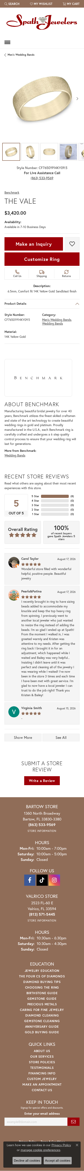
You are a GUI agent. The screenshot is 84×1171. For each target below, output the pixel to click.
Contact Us (42, 1090)
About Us (42, 1051)
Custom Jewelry (42, 1079)
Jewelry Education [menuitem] (42, 970)
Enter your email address (42, 1114)
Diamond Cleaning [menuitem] (42, 1015)
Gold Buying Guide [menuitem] (42, 1032)
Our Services (42, 1056)
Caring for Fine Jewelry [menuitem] (42, 1010)
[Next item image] (77, 98)
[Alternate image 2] (30, 152)
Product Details (15, 304)
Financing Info (41, 1073)
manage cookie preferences (40, 1150)
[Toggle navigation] (7, 42)
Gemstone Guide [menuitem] (42, 998)
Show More (23, 737)
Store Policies (42, 1062)
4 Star (35, 500)
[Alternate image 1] (11, 152)
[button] (11, 4)
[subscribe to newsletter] (73, 1122)
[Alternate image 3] (49, 152)
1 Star (35, 514)
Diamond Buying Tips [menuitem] (42, 982)
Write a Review (42, 780)
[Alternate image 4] (68, 152)
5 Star (35, 496)
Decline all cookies (27, 1160)
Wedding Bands (52, 323)
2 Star (35, 509)
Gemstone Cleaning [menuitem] (42, 1021)
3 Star (35, 505)
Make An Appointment (41, 1084)
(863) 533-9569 (42, 178)
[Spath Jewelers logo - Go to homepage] (42, 22)
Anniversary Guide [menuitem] (42, 1026)
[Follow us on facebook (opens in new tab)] (29, 880)
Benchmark (11, 192)
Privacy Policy (61, 1145)
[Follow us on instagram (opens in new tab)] (54, 880)
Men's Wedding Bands (21, 54)
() (72, 496)
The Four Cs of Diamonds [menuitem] (42, 976)
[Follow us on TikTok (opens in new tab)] (42, 880)
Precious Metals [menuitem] (42, 1004)
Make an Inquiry (34, 244)
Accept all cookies (57, 1160)
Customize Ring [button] (42, 259)
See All (61, 737)
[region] (42, 99)
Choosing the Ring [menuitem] (42, 987)
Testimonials (42, 1067)
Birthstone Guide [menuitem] (42, 993)
